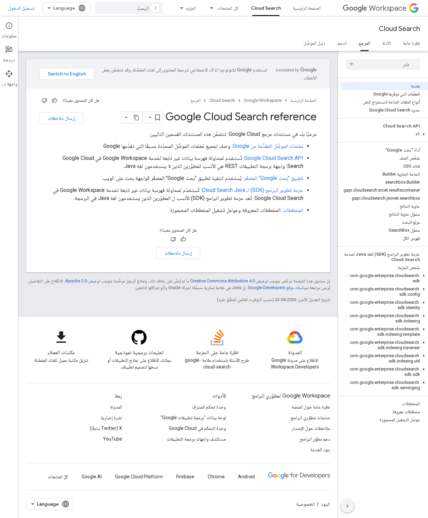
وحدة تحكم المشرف (209, 407)
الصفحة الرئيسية (307, 8)
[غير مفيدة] (44, 100)
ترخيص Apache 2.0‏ (82, 280)
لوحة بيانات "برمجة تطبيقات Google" (193, 417)
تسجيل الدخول (21, 8)
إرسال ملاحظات (61, 118)
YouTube (112, 439)
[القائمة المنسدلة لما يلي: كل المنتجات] (210, 8)
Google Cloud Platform (139, 476)
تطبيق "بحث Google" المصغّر (273, 178)
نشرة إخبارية (111, 417)
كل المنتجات (228, 8)
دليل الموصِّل (314, 43)
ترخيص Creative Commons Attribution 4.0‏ (229, 280)
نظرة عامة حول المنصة (311, 407)
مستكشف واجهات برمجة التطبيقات (196, 439)
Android (246, 476)
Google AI (92, 476)
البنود (325, 504)
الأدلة (386, 43)
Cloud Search (266, 8)
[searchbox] (383, 64)
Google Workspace (263, 100)
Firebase (185, 476)
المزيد (191, 8)
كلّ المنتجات (58, 476)
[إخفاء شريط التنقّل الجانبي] (347, 506)
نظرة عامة (411, 43)
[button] (384, 134)
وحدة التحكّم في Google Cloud (197, 428)
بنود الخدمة (320, 449)
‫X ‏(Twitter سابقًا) (106, 428)
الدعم (342, 43)
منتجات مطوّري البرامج (310, 417)
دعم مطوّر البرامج (315, 439)
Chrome (216, 476)
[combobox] (128, 8)
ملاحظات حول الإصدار (311, 428)
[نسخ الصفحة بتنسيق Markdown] (136, 117)
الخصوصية (305, 504)
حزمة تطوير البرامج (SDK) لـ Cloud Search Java (252, 190)
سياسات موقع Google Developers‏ (278, 287)
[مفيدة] (54, 100)
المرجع (364, 43)
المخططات (293, 210)
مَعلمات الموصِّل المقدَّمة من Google (268, 146)
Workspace (388, 8)
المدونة (116, 407)
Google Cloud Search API (273, 158)
